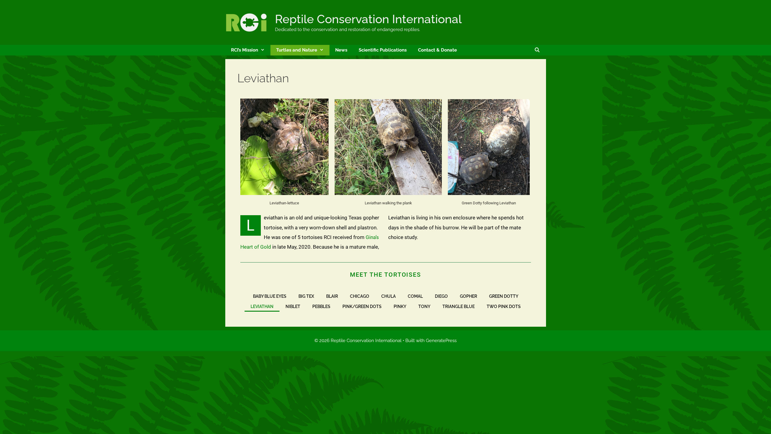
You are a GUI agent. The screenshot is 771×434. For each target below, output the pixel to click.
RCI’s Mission (244, 50)
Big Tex (306, 296)
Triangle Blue (458, 306)
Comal (415, 296)
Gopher (468, 296)
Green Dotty (503, 296)
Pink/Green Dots (362, 306)
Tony (424, 306)
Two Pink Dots (504, 306)
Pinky (400, 306)
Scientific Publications (383, 50)
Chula (388, 296)
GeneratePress (441, 340)
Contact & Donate (437, 50)
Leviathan (262, 306)
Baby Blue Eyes (269, 296)
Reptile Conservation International (368, 19)
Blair (332, 296)
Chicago (359, 296)
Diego (441, 296)
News (341, 50)
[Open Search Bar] (537, 50)
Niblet (293, 306)
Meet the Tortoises (385, 274)
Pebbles (321, 306)
